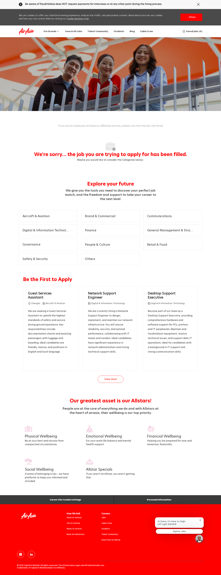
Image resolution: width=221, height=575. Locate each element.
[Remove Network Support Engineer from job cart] (89, 362)
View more (110, 379)
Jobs (103, 517)
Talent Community (97, 31)
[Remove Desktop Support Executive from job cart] (149, 362)
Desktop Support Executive (161, 295)
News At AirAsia (74, 528)
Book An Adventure (75, 534)
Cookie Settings (75, 18)
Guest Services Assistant (40, 295)
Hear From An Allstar (110, 540)
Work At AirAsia (74, 517)
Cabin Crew (146, 31)
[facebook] (20, 554)
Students (119, 31)
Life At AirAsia (73, 523)
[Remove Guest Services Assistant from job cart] (29, 362)
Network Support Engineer (102, 295)
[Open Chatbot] (199, 538)
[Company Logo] (26, 31)
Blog (132, 31)
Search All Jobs (73, 31)
